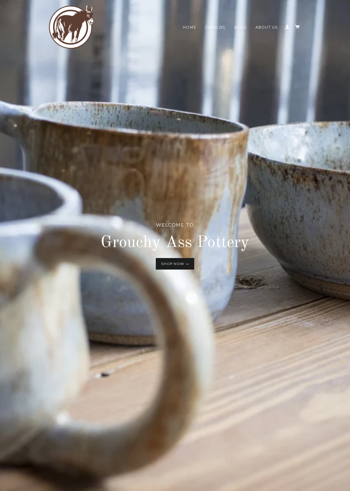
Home (190, 27)
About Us (266, 27)
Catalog (215, 27)
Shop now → (175, 264)
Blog (240, 27)
